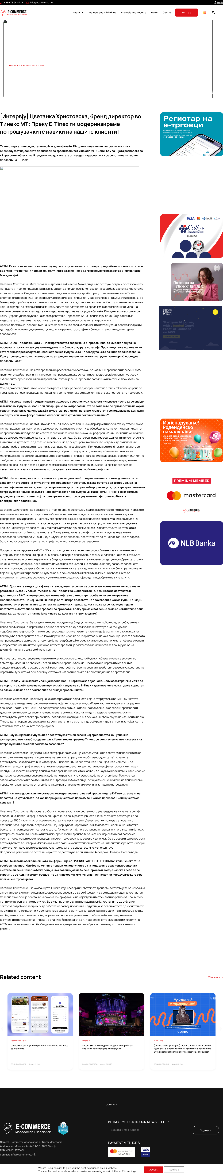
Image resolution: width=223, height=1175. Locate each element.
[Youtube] (200, 92)
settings (131, 1171)
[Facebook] (194, 92)
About (76, 12)
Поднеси (206, 1130)
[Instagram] (211, 92)
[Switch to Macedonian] (204, 13)
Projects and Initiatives (102, 12)
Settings (174, 1169)
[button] (213, 12)
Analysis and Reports (133, 12)
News (154, 12)
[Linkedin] (205, 92)
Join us (186, 12)
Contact (167, 12)
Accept (153, 1169)
